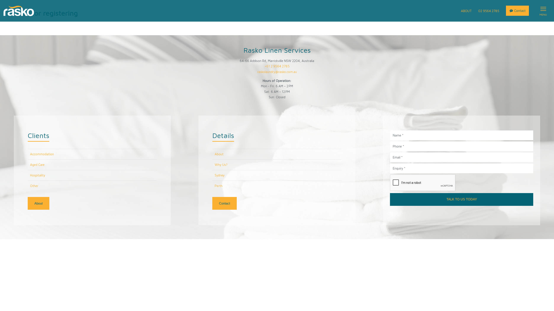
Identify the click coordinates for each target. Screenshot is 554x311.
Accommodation (42, 154)
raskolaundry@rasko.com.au (277, 72)
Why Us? (221, 165)
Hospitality (37, 175)
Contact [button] (224, 203)
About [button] (38, 203)
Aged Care (37, 165)
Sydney (220, 175)
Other (34, 186)
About (219, 154)
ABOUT (466, 11)
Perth (218, 186)
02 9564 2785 (488, 11)
